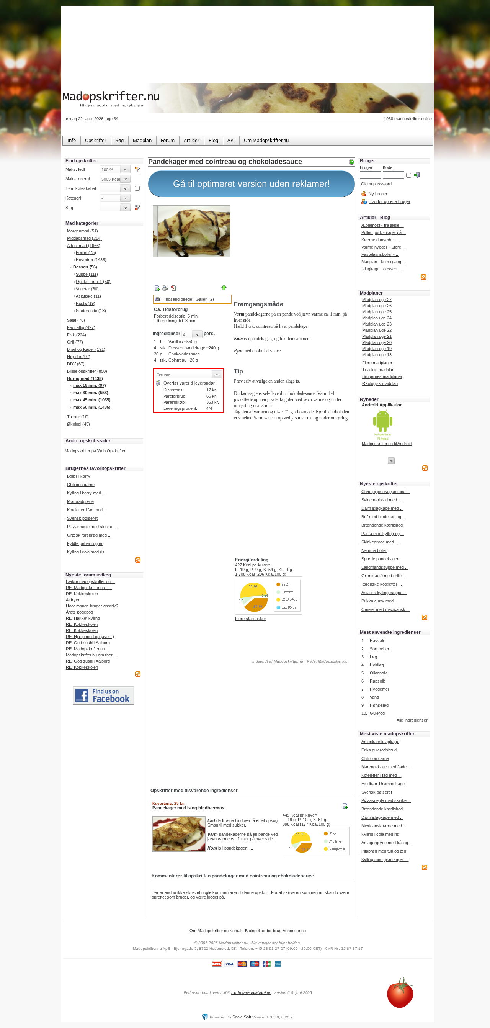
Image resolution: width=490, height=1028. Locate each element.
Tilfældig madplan (378, 369)
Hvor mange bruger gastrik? (92, 606)
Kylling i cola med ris (86, 552)
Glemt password (376, 184)
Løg (373, 657)
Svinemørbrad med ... (381, 500)
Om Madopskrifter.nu (209, 930)
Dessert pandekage (186, 347)
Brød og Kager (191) (86, 349)
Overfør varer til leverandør (189, 383)
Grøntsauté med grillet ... (384, 575)
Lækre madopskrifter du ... (90, 581)
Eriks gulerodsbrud (379, 750)
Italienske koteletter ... (381, 584)
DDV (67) (76, 364)
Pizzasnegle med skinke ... (92, 526)
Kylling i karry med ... (86, 493)
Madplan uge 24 (377, 318)
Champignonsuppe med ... (385, 491)
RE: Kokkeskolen (82, 593)
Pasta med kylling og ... (382, 533)
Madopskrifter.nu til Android (387, 443)
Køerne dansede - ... (380, 239)
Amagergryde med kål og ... (387, 842)
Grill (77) (75, 342)
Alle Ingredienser (412, 720)
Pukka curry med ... (379, 601)
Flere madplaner (377, 362)
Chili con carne (81, 484)
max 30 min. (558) (90, 392)
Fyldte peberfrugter (85, 543)
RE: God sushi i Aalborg (88, 642)
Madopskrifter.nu (288, 661)
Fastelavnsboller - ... (380, 254)
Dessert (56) (85, 267)
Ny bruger (378, 194)
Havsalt (377, 640)
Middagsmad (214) (84, 238)
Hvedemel (379, 689)
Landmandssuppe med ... (384, 567)
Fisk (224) (76, 334)
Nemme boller (374, 550)
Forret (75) (86, 252)
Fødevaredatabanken (251, 992)
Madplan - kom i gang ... (383, 261)
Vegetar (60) (87, 288)
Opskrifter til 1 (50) (93, 281)
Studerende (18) (91, 310)
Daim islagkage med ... (382, 508)
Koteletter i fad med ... (87, 509)
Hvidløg (377, 665)
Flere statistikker (250, 618)
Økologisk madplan (380, 383)
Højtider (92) (78, 356)
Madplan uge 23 (377, 324)
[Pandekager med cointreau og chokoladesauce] (191, 231)
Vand (374, 697)
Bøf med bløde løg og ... (383, 516)
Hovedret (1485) (91, 259)
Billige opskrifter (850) (87, 371)
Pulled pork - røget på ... (383, 232)
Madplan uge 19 (377, 348)
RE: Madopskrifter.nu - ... (89, 587)
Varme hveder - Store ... (383, 247)
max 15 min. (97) (89, 385)
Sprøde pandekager (380, 559)
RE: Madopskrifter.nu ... (87, 649)
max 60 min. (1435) (92, 407)
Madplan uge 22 (377, 330)
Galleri (201, 299)
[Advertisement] (292, 250)
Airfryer (73, 599)
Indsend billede (178, 299)
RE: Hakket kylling (83, 618)
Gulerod (377, 713)
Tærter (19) (78, 416)
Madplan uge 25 (377, 311)
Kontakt (237, 930)
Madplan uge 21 (377, 336)
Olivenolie (379, 673)
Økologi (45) (78, 424)
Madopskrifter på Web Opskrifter (95, 451)
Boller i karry (78, 476)
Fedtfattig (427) (81, 327)
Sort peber (379, 649)
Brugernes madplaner (382, 376)
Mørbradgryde (80, 501)
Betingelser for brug (263, 930)
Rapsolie (378, 681)
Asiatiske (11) (88, 296)
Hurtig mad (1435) (85, 378)
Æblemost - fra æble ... (382, 225)
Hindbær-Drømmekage (383, 783)
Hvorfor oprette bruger (389, 201)
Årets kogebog (79, 612)
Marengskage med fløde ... (386, 766)
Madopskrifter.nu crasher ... (91, 655)
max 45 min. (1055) (92, 400)
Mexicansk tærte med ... (384, 825)
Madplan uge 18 (377, 354)
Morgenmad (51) (82, 231)
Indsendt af (277, 661)
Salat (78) (76, 320)
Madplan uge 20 (377, 342)
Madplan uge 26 (377, 305)
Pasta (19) (85, 303)
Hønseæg (379, 705)
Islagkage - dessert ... (381, 269)
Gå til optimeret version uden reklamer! (251, 183)
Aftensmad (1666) (83, 245)
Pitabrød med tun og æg (383, 851)
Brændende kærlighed (382, 525)
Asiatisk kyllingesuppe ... (384, 592)
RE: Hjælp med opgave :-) (90, 636)
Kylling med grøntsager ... (385, 859)
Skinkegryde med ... (380, 542)
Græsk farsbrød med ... (89, 535)
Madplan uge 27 (377, 299)
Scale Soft (241, 1017)
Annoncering (294, 930)
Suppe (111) (87, 274)
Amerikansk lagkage (380, 741)
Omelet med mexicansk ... (385, 609)
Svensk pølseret (82, 518)
